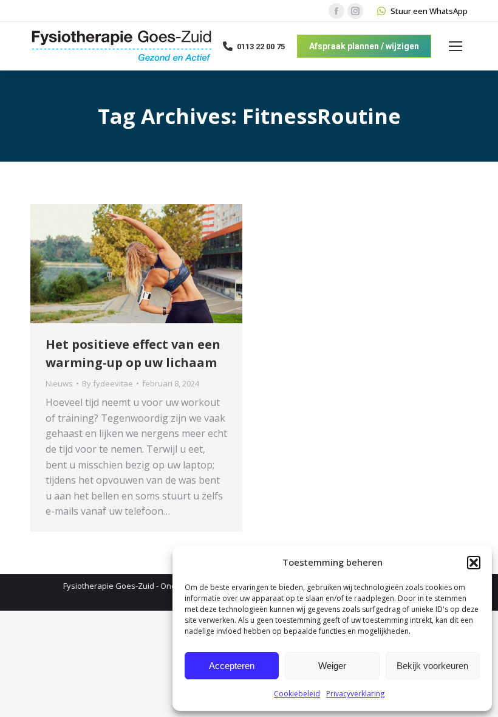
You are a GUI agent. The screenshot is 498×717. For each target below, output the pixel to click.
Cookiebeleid (297, 693)
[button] (474, 563)
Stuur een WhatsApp (429, 10)
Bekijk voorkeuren (432, 665)
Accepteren (231, 665)
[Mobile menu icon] (455, 46)
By (107, 383)
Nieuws (59, 383)
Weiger (332, 665)
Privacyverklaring (355, 693)
